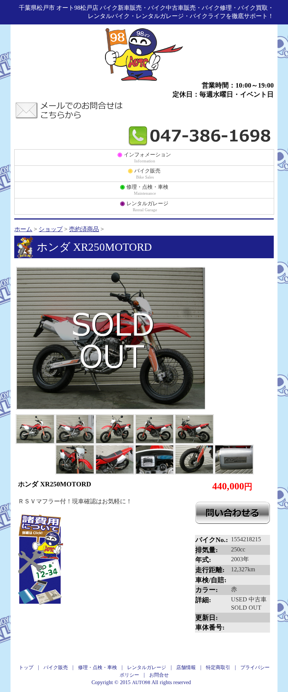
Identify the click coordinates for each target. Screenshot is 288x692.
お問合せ (159, 675)
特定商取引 (218, 667)
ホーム (23, 229)
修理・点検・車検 (144, 189)
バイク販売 (144, 173)
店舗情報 (186, 667)
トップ (26, 667)
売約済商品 (84, 229)
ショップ (51, 229)
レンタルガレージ (144, 206)
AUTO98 (141, 682)
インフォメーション (144, 157)
